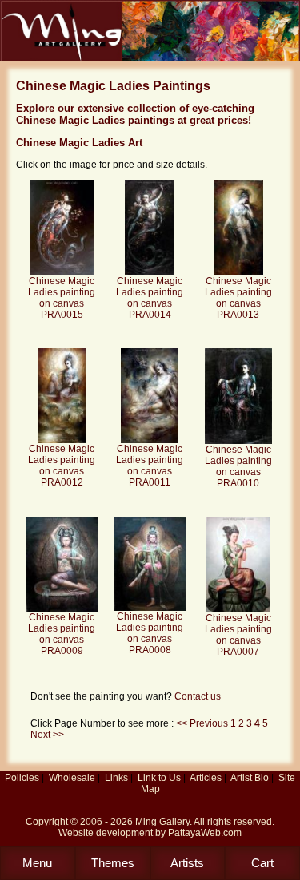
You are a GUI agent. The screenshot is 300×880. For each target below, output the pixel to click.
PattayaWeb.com (205, 832)
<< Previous (203, 723)
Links (116, 777)
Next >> (47, 734)
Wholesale (72, 777)
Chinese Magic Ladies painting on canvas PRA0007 (238, 634)
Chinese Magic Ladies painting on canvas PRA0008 (149, 633)
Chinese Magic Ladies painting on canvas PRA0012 (61, 465)
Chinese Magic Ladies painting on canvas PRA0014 (149, 297)
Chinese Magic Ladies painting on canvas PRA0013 (238, 297)
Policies (22, 777)
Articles (206, 777)
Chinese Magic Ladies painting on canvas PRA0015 (61, 297)
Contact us (197, 696)
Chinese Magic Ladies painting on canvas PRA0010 (238, 466)
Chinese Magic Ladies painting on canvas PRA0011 (149, 465)
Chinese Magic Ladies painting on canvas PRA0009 (61, 634)
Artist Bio (249, 777)
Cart (262, 863)
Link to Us (159, 777)
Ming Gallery (162, 821)
